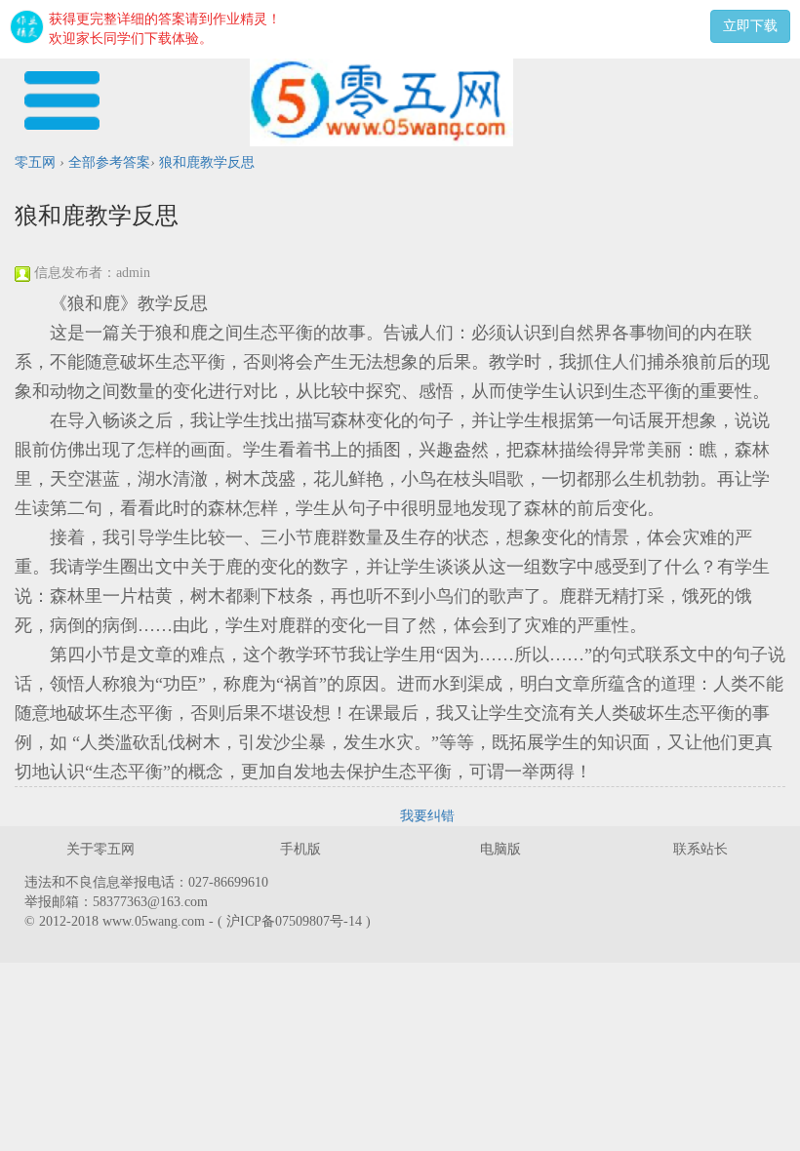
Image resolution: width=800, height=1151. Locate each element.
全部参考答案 (109, 162)
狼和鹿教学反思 (207, 162)
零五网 (35, 162)
